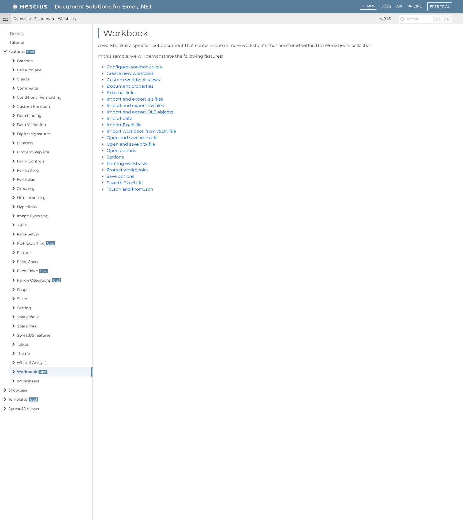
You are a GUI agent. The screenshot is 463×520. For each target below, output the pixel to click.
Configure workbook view (134, 66)
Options (115, 157)
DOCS (385, 6)
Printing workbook (127, 163)
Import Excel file (124, 124)
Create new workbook (130, 73)
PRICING (415, 6)
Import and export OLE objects (140, 112)
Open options (121, 150)
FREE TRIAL (440, 6)
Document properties (130, 86)
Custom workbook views (133, 79)
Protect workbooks (127, 169)
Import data (119, 118)
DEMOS (368, 6)
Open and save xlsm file (132, 137)
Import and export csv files (135, 105)
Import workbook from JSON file (141, 131)
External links (121, 92)
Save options (120, 176)
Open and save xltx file (131, 144)
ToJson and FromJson (130, 189)
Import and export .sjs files (135, 99)
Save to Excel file (125, 182)
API (399, 6)
